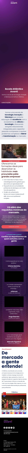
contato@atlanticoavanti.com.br (11, 432)
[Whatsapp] (11, 428)
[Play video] (14, 151)
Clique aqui (5, 449)
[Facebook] (4, 428)
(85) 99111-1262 (7, 433)
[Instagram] (9, 428)
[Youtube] (14, 428)
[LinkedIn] (7, 428)
